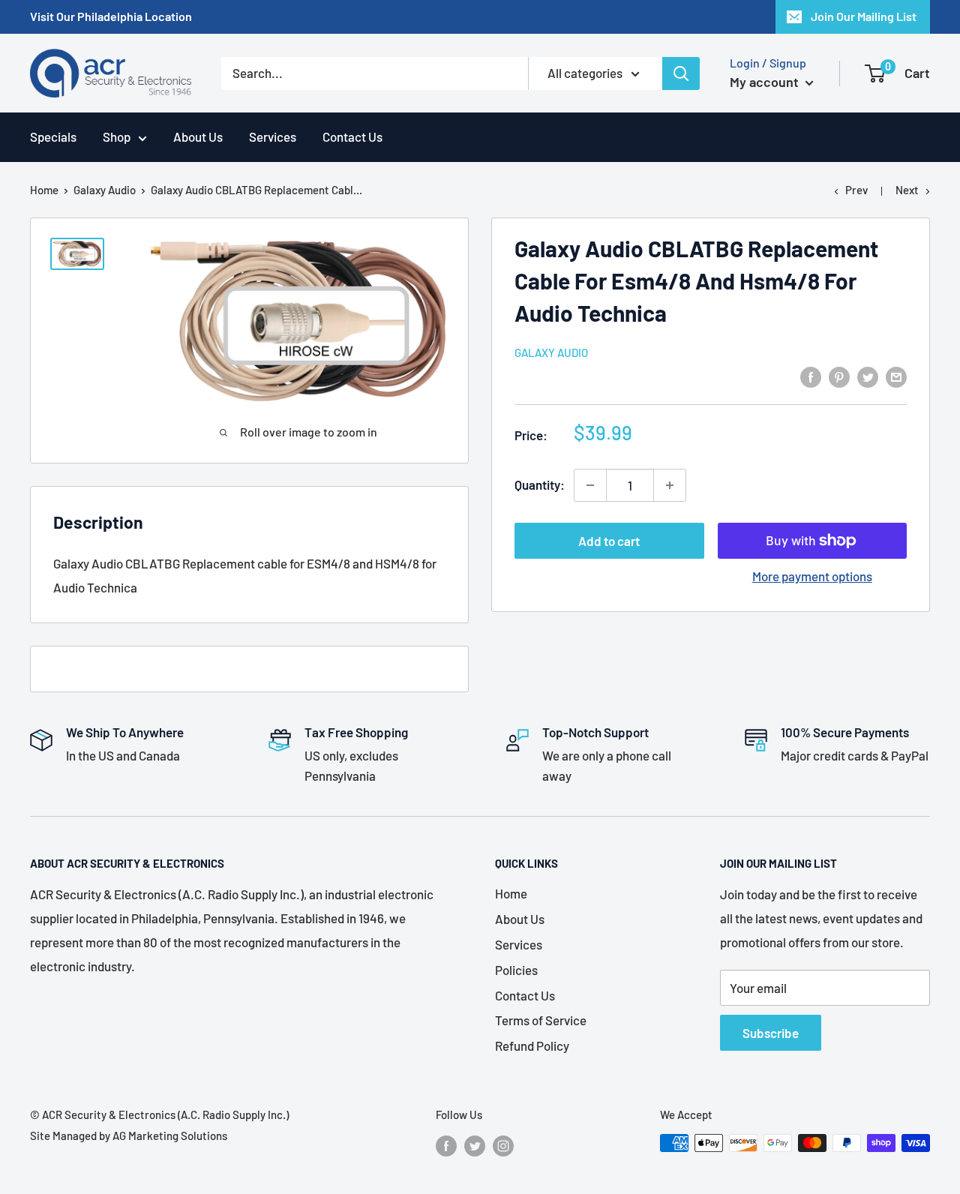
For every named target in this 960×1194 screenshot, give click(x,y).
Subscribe (770, 1032)
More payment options (812, 576)
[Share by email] (896, 376)
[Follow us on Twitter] (474, 1145)
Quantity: (539, 484)
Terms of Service (540, 1020)
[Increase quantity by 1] (670, 485)
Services (272, 136)
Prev (856, 189)
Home (44, 189)
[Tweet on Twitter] (867, 376)
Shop (116, 136)
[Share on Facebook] (810, 376)
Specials (53, 136)
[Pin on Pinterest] (839, 376)
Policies (516, 969)
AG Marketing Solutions (169, 1135)
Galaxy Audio (105, 189)
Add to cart (609, 540)
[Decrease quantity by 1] (590, 485)
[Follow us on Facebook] (446, 1145)
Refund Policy (532, 1045)
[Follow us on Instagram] (503, 1145)
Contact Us (352, 136)
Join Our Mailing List (863, 16)
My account (766, 82)
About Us (198, 136)
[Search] (681, 73)
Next (907, 189)
